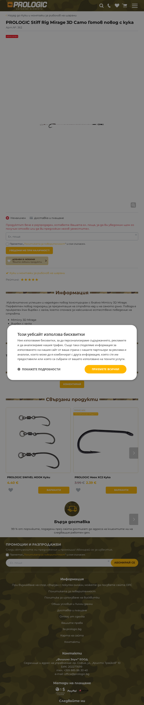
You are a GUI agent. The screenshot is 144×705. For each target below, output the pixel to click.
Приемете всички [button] (105, 369)
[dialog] (72, 352)
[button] (38, 369)
